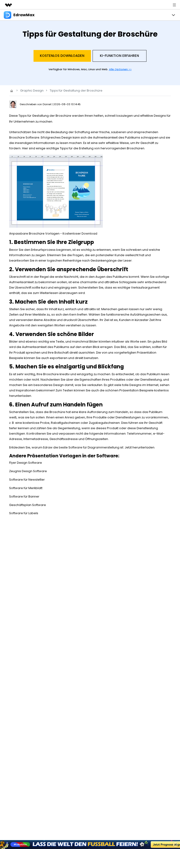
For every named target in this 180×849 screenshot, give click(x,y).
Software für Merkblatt (25, 488)
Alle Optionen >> (120, 69)
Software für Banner (24, 496)
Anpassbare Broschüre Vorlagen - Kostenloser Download (53, 233)
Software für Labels (23, 513)
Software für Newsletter (27, 480)
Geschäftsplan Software (27, 505)
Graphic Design (32, 91)
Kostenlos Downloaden (62, 55)
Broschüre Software (24, 137)
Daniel (47, 104)
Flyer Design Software (25, 463)
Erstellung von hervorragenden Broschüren (111, 148)
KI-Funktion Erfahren (119, 55)
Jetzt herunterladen (139, 447)
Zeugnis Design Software (28, 471)
